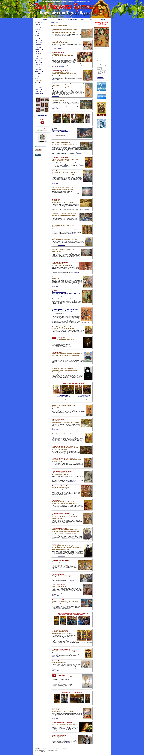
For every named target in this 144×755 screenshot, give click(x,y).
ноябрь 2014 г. (38, 46)
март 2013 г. (38, 82)
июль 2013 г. (38, 75)
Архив (82, 19)
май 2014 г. (37, 56)
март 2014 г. (38, 60)
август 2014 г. (38, 51)
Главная (37, 19)
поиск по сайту (56, 748)
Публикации (102, 19)
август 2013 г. (38, 73)
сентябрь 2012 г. (39, 93)
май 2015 (37, 35)
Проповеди (61, 19)
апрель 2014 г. (38, 58)
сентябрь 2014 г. (39, 49)
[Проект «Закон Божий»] (40, 146)
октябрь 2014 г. (38, 47)
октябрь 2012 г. (38, 91)
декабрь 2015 (38, 22)
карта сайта (64, 748)
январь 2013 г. (38, 86)
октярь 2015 (38, 26)
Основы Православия (49, 19)
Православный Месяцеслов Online (100, 78)
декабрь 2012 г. (38, 87)
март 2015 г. (38, 38)
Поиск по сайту (91, 19)
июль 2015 (37, 31)
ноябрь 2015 (38, 24)
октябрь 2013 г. (38, 69)
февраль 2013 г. (39, 84)
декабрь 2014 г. (38, 44)
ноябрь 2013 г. (38, 67)
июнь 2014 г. (38, 55)
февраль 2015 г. (39, 40)
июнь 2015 (37, 33)
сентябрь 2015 (38, 27)
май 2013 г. (37, 78)
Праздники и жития (72, 19)
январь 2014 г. (38, 64)
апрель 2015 (38, 37)
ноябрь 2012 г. (38, 89)
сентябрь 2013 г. (39, 71)
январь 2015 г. (38, 42)
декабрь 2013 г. (38, 66)
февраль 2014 (38, 62)
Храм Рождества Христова (45, 748)
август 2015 (38, 29)
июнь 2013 (37, 76)
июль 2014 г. (38, 53)
